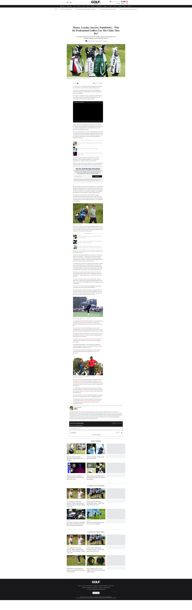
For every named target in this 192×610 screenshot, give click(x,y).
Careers (100, 587)
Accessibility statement (86, 587)
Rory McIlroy (75, 379)
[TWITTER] (75, 409)
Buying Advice (69, 6)
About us (80, 585)
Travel (124, 6)
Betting (78, 6)
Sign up (120, 423)
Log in (118, 423)
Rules (87, 6)
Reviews (105, 6)
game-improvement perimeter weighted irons (84, 322)
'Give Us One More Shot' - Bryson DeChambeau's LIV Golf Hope (85, 9)
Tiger (74, 350)
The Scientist (84, 395)
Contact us (96, 585)
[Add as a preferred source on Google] (96, 593)
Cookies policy (95, 587)
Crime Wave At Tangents (117, 413)
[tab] (73, 432)
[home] (61, 6)
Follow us (96, 83)
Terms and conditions (103, 585)
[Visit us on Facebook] (121, 1)
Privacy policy (111, 585)
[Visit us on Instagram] (122, 1)
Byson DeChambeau (86, 391)
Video (115, 6)
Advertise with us (106, 587)
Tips (74, 6)
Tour (83, 6)
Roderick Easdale (92, 41)
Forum (110, 6)
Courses (119, 6)
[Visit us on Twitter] (124, 1)
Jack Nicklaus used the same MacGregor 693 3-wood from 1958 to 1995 (87, 339)
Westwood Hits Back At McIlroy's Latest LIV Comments (107, 9)
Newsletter (101, 83)
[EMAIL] (77, 409)
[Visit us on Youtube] (125, 1)
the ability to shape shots (81, 328)
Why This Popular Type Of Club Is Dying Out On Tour (128, 9)
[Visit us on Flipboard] (127, 1)
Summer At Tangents (103, 411)
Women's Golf (99, 6)
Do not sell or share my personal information (96, 589)
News (63, 6)
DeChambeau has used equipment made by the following (89, 400)
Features (92, 6)
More (129, 6)
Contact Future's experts (87, 585)
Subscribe (122, 3)
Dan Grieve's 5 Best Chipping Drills (65, 9)
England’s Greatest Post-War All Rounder (89, 418)
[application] (88, 111)
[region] (96, 428)
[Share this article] (74, 83)
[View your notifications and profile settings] (71, 3)
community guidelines (79, 425)
